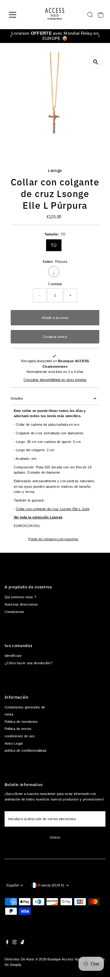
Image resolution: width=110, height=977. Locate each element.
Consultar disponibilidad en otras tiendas (55, 380)
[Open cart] (101, 14)
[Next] (98, 36)
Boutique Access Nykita (65, 959)
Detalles (17, 398)
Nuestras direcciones (21, 604)
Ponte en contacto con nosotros (53, 539)
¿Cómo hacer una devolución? (28, 663)
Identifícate (13, 655)
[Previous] (11, 36)
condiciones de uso (20, 736)
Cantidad (55, 284)
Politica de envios (18, 729)
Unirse (55, 837)
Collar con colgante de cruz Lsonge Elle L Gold (52, 509)
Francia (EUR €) (51, 885)
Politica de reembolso (21, 721)
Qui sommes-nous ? (20, 597)
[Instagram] (14, 943)
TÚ (54, 245)
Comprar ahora (55, 337)
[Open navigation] (16, 14)
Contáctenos (14, 612)
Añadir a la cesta (55, 318)
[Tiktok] (22, 943)
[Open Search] (90, 14)
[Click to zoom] (95, 62)
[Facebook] (7, 943)
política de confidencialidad (25, 750)
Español (12, 885)
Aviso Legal (14, 743)
